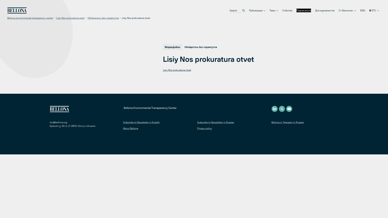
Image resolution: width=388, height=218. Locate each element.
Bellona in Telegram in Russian (287, 122)
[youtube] (289, 109)
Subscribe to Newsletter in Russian (215, 122)
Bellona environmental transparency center (30, 18)
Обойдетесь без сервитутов (103, 18)
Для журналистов (324, 10)
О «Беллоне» (346, 10)
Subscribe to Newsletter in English (141, 122)
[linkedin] (275, 109)
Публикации (256, 10)
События (287, 10)
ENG (362, 10)
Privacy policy (204, 128)
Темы (272, 10)
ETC (374, 10)
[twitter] (282, 109)
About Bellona (130, 128)
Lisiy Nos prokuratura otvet (70, 18)
